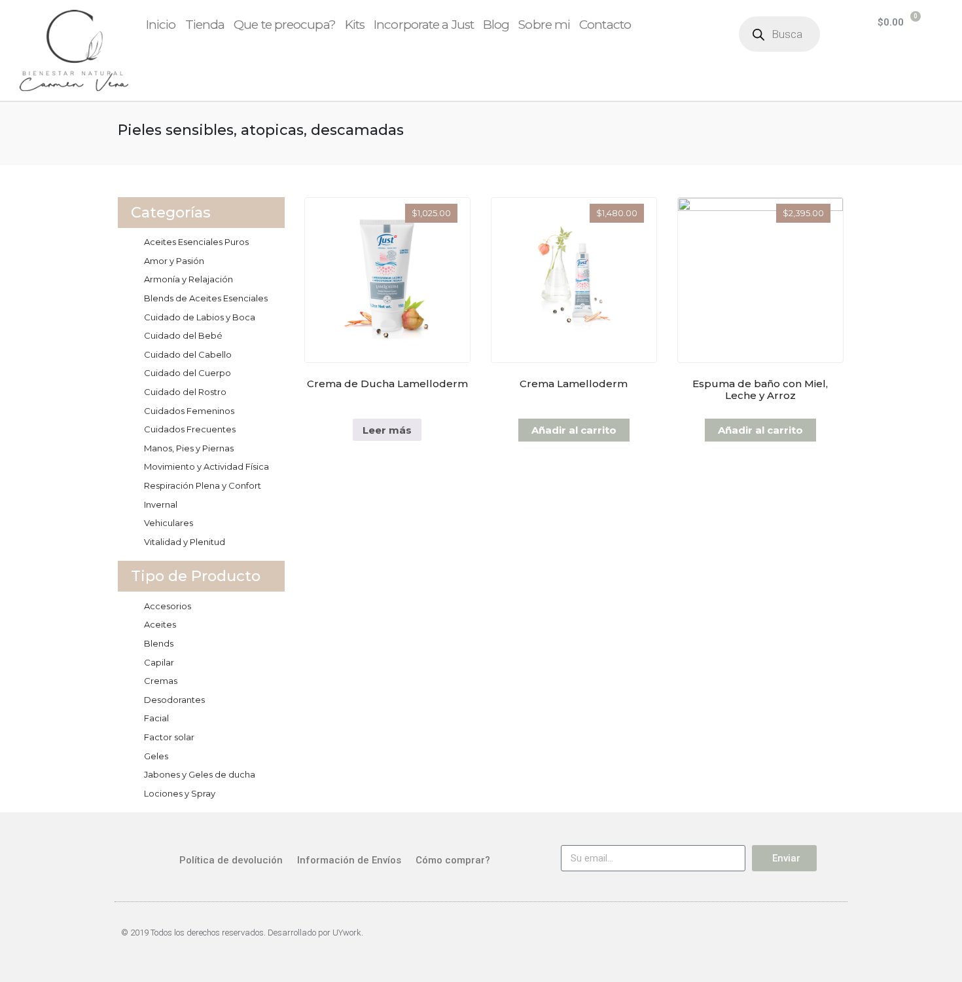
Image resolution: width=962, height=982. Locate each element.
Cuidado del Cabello (188, 354)
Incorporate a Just (424, 24)
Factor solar (169, 737)
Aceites (160, 624)
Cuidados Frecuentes (190, 429)
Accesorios (167, 606)
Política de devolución (231, 860)
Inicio (161, 24)
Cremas (160, 680)
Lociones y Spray (179, 793)
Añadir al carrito (573, 430)
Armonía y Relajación (188, 279)
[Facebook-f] (796, 938)
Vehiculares (168, 523)
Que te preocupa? (285, 24)
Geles (156, 756)
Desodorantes (174, 699)
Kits (355, 24)
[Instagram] (830, 938)
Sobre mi (544, 24)
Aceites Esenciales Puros (196, 241)
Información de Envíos (349, 860)
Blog (496, 24)
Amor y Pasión (174, 260)
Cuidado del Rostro (185, 392)
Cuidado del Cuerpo (187, 373)
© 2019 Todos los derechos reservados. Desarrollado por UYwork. (242, 932)
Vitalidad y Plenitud (184, 542)
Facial (156, 718)
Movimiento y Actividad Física (206, 466)
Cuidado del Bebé (183, 335)
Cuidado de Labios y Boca (199, 317)
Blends (158, 643)
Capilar (159, 662)
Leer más (387, 430)
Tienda (205, 24)
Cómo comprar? (453, 860)
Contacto (605, 24)
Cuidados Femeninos (189, 411)
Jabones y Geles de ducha (199, 774)
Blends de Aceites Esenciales (206, 298)
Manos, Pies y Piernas (189, 448)
